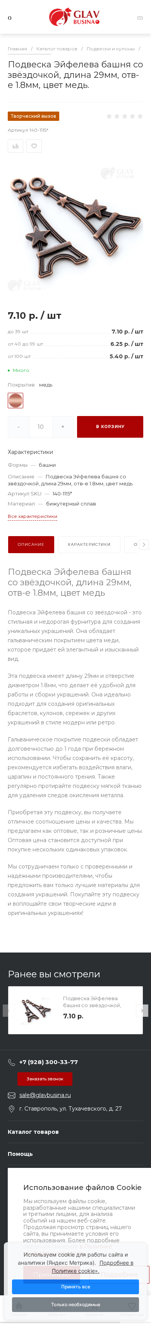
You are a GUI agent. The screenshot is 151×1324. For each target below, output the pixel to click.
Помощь (20, 1153)
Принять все (75, 1287)
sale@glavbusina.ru (45, 1095)
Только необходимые (75, 1304)
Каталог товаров (33, 1131)
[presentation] (144, 545)
